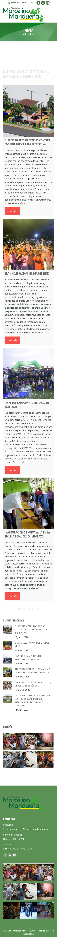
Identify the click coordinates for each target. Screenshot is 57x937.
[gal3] (11, 759)
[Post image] (7, 629)
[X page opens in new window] (43, 3)
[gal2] (28, 759)
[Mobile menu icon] (51, 14)
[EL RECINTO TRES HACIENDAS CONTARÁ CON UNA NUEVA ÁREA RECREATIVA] (28, 111)
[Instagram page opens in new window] (48, 3)
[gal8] (28, 910)
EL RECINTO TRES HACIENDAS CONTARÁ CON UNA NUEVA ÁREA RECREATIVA (31, 629)
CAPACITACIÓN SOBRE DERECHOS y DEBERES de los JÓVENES (32, 684)
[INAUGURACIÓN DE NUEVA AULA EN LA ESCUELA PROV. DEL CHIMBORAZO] (28, 503)
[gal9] (11, 910)
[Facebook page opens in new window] (38, 3)
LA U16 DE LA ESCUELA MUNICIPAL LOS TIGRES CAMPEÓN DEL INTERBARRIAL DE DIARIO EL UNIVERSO (32, 700)
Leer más (12, 211)
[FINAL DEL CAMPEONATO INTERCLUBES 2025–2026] (28, 373)
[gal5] (45, 759)
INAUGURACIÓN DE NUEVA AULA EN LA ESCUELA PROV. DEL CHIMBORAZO (33, 671)
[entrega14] (45, 910)
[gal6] (11, 741)
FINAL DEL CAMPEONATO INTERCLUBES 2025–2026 (27, 657)
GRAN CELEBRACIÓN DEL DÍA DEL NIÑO (31, 644)
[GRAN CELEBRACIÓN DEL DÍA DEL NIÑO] (28, 244)
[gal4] (28, 741)
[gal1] (45, 741)
